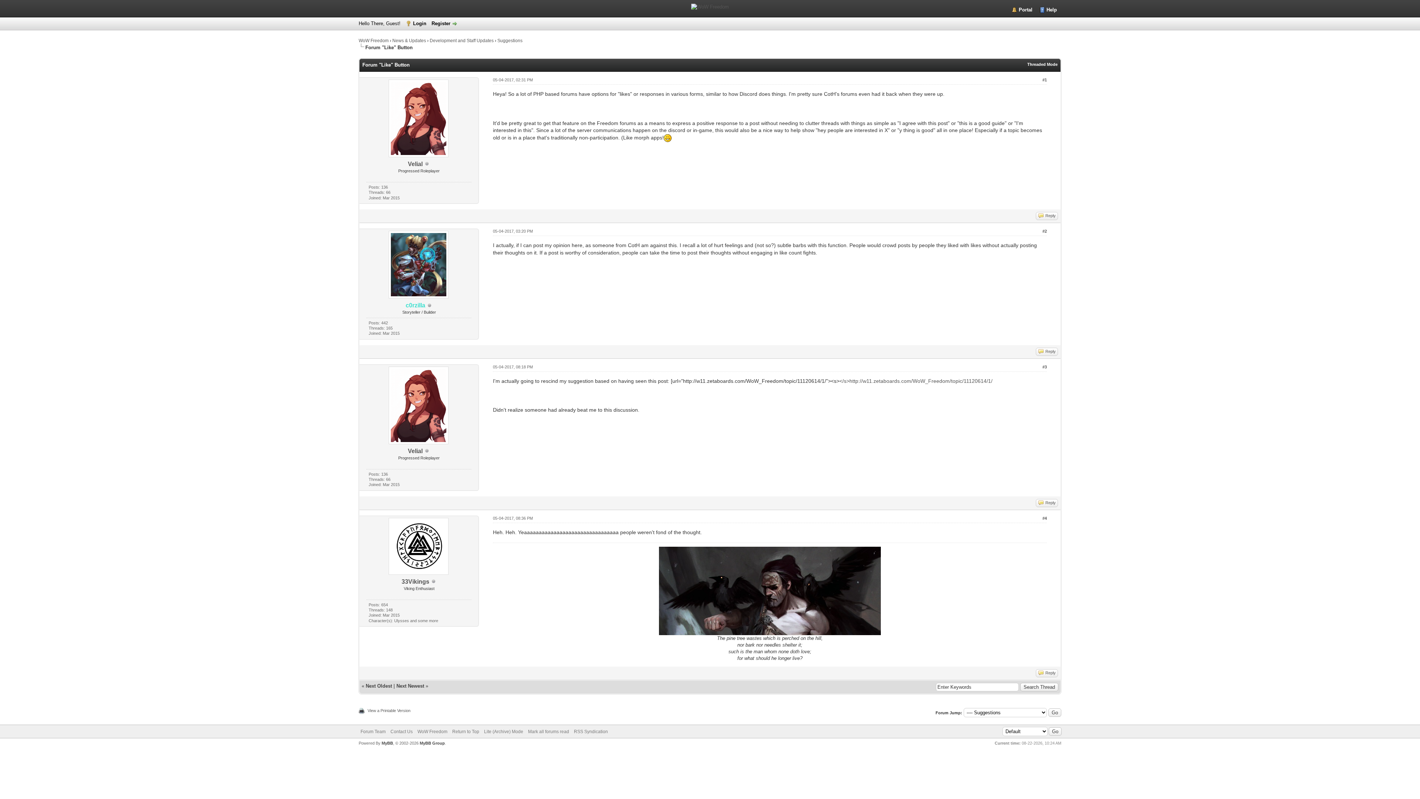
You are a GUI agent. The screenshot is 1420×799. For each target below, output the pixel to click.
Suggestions (510, 40)
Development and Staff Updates (462, 40)
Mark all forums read (548, 731)
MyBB (387, 743)
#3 (1044, 367)
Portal (1025, 10)
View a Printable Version (389, 710)
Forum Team (373, 731)
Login (419, 23)
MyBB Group (432, 743)
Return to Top (465, 731)
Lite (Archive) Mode (503, 731)
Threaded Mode (1042, 64)
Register (441, 23)
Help (1052, 10)
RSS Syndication (591, 731)
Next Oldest (379, 686)
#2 (1044, 231)
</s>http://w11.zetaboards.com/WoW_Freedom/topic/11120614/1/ (916, 381)
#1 (1044, 80)
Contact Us (401, 731)
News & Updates (409, 40)
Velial (415, 164)
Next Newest (410, 686)
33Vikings (415, 582)
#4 (1044, 518)
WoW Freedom (374, 40)
